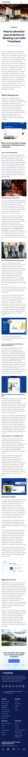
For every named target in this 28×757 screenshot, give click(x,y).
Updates (4, 734)
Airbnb (10, 171)
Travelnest (4, 155)
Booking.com (5, 117)
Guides (3, 725)
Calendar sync (5, 703)
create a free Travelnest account (11, 501)
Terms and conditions (20, 730)
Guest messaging (6, 715)
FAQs (3, 728)
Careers (17, 725)
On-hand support (6, 711)
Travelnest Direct (16, 173)
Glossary (4, 732)
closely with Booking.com (17, 200)
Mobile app (4, 717)
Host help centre (6, 730)
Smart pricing (5, 713)
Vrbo (16, 708)
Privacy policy (18, 732)
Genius (17, 279)
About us (17, 723)
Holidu (16, 710)
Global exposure (6, 701)
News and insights (6, 723)
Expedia (17, 705)
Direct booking (5, 709)
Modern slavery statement (19, 736)
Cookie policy (18, 733)
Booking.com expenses (17, 586)
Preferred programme (9, 348)
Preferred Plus (5, 398)
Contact (17, 728)
